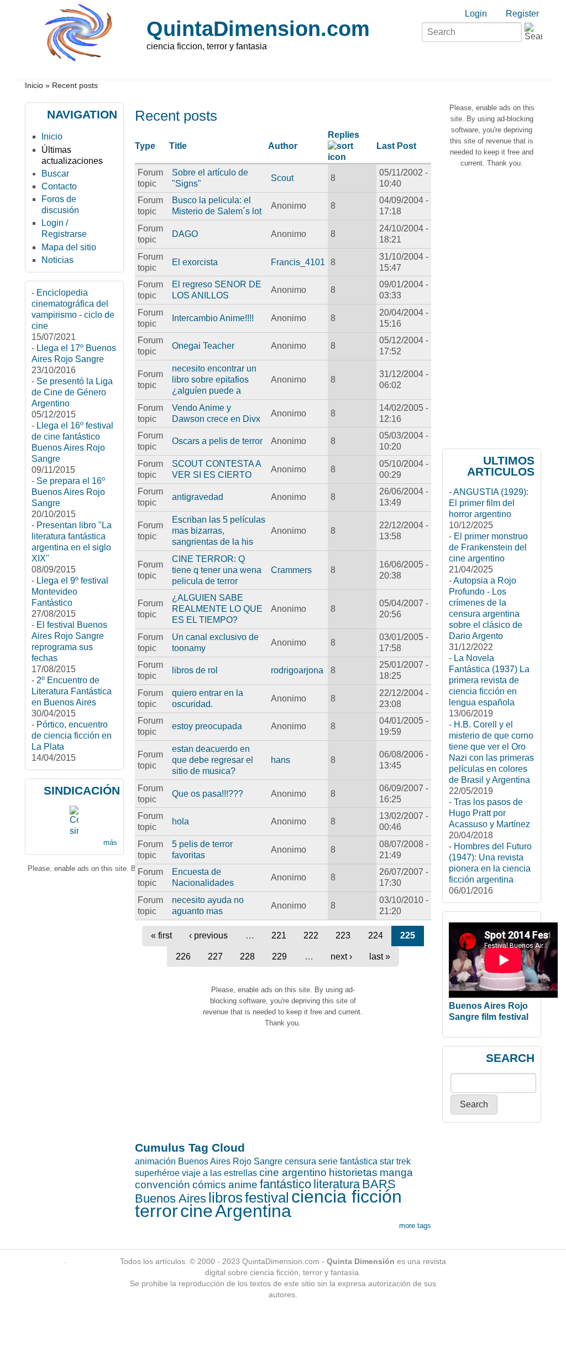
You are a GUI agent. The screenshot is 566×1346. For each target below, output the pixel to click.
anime (243, 1184)
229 (279, 956)
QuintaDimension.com (258, 28)
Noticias (57, 260)
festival (267, 1197)
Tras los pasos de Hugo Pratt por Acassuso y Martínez (489, 813)
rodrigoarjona (297, 670)
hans (280, 760)
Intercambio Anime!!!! (213, 318)
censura (300, 1161)
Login (476, 13)
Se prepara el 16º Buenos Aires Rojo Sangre (68, 492)
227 (215, 956)
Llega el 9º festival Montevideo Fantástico (70, 591)
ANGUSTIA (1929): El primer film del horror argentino (488, 503)
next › (341, 956)
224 (375, 935)
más (110, 842)
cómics (209, 1184)
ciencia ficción (346, 1196)
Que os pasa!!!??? (207, 793)
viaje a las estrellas (219, 1173)
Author (282, 146)
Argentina (253, 1211)
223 (343, 935)
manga (396, 1172)
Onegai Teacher (203, 345)
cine (196, 1211)
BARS (379, 1184)
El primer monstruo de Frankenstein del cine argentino (488, 547)
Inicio (34, 85)
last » (379, 956)
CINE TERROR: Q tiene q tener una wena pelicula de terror (216, 570)
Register (522, 13)
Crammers (291, 570)
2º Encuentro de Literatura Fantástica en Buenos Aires (72, 691)
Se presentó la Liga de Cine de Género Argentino (72, 392)
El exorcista (195, 262)
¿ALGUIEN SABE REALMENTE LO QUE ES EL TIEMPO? (217, 609)
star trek (395, 1161)
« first (161, 935)
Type (145, 146)
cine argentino (293, 1172)
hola (180, 821)
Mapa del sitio (68, 247)
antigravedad (197, 497)
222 (310, 935)
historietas (353, 1172)
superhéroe (157, 1173)
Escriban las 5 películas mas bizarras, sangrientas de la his (218, 530)
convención (162, 1184)
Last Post (396, 146)
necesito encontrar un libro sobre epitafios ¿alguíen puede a (214, 379)
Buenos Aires (170, 1198)
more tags (415, 1225)
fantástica (359, 1161)
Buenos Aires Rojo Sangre (230, 1161)
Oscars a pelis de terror (217, 441)
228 (247, 956)
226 (183, 956)
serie (328, 1161)
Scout (282, 178)
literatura (336, 1184)
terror (156, 1211)
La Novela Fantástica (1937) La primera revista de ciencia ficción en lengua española (489, 680)
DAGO (185, 234)
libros (225, 1197)
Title (178, 146)
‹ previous (208, 935)
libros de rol (195, 670)
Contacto (59, 186)
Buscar (55, 173)
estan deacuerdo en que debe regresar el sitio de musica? (212, 760)
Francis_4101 (298, 262)
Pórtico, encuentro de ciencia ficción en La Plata (72, 735)
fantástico (285, 1184)
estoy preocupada (207, 726)
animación (155, 1161)
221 (278, 935)
